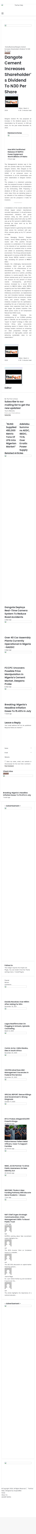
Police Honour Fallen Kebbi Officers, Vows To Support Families (16, 1144)
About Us (4, 1495)
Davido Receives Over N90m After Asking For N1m (17, 1003)
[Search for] (33, 13)
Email (18, 752)
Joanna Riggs (9, 1276)
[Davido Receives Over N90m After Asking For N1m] (16, 987)
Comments (8, 984)
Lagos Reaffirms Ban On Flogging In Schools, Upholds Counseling (17, 1026)
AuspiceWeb (17, 1490)
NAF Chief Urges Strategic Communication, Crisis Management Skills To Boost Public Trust (17, 1218)
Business (12, 47)
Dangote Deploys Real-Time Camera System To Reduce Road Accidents (16, 612)
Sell (6, 1234)
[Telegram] (1, 1514)
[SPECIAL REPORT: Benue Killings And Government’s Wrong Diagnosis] (16, 1080)
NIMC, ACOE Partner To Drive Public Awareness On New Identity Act (17, 1168)
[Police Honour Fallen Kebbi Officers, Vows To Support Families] (16, 1139)
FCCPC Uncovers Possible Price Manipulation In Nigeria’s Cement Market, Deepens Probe (15, 676)
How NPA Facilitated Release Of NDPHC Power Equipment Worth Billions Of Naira (17, 153)
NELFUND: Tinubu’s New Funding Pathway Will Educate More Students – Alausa (18, 1192)
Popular (7, 980)
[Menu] (3, 13)
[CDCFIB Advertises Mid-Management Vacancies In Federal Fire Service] (16, 1055)
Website (7, 757)
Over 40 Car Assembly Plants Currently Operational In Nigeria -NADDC (18, 642)
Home (7, 47)
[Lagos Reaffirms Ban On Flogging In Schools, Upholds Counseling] (16, 1009)
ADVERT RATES (6, 1497)
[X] (0, 1514)
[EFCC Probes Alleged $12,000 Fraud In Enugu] (16, 1104)
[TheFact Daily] (18, 7)
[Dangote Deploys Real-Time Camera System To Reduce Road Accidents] (18, 456)
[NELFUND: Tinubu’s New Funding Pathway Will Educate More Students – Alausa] (16, 1175)
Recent (7, 982)
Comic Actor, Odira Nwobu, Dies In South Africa (16, 1049)
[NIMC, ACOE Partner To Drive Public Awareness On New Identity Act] (16, 1151)
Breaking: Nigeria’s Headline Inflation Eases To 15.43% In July (18, 708)
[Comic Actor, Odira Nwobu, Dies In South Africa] (16, 1033)
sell (6, 1248)
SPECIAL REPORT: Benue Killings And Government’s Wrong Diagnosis (18, 1097)
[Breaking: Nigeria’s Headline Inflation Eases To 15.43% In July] (18, 689)
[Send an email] (23, 108)
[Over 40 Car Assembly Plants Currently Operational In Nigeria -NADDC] (18, 622)
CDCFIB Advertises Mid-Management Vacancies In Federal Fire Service (16, 1072)
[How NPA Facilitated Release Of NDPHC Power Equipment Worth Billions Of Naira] (18, 136)
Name (18, 748)
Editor (21, 108)
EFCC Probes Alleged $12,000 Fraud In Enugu (17, 1120)
